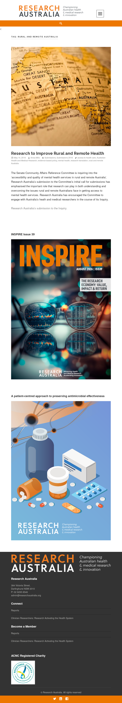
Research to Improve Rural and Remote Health (57, 153)
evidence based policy (47, 160)
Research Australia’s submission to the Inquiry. (39, 208)
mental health (64, 160)
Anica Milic (35, 157)
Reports (15, 610)
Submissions (50, 157)
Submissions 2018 (65, 157)
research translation (79, 160)
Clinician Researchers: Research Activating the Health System (42, 618)
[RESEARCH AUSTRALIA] (51, 10)
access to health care (87, 157)
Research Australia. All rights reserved (62, 692)
